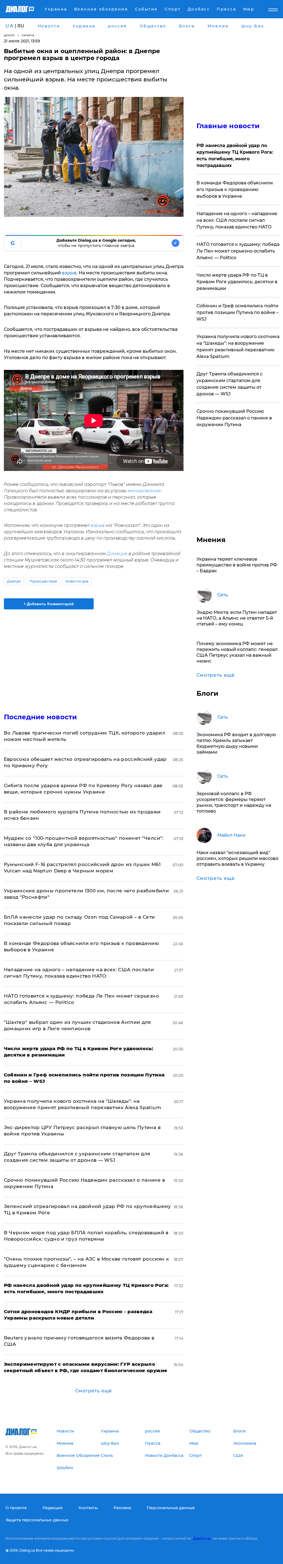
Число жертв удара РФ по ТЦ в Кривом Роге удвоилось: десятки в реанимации (236, 281)
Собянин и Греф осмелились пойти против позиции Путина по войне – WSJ (237, 312)
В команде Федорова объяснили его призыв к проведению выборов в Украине (234, 189)
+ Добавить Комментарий (48, 604)
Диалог (9, 35)
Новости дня (77, 581)
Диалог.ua (202, 1538)
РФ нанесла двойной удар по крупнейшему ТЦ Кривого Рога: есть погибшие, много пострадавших (234, 155)
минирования (144, 490)
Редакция (53, 1507)
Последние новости (40, 717)
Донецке (117, 553)
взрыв (69, 272)
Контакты (88, 1507)
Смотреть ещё (93, 1390)
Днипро (14, 581)
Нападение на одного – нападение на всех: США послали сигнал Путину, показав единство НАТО (236, 220)
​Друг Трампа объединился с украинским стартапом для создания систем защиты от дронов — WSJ (229, 383)
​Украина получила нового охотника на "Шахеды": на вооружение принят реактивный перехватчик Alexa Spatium (237, 346)
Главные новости (228, 126)
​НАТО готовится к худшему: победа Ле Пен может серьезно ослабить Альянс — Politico (237, 251)
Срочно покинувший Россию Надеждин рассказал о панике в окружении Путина (234, 418)
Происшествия (43, 581)
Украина (28, 35)
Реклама (122, 1507)
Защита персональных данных (37, 1519)
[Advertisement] (94, 658)
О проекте (16, 1507)
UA (10, 26)
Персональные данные (171, 1507)
